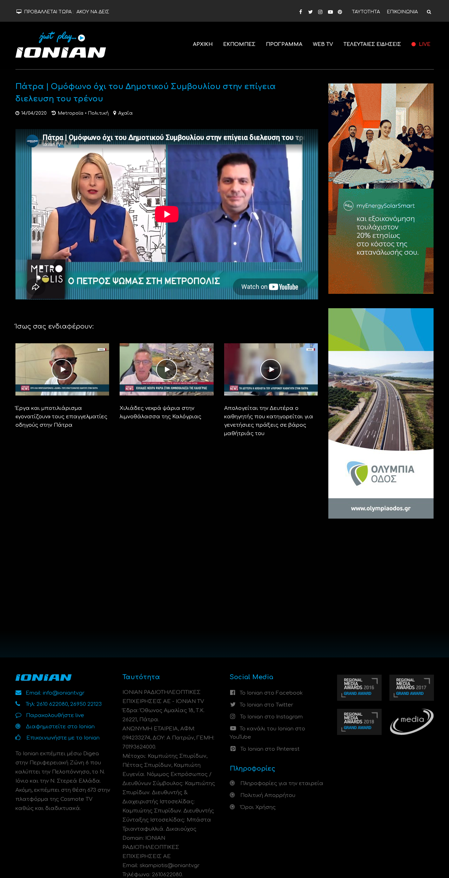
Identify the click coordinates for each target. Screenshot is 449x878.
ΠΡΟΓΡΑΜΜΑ (284, 44)
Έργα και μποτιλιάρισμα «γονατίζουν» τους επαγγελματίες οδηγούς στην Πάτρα (61, 416)
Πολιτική (98, 113)
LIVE (423, 44)
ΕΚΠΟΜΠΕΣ (239, 44)
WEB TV (323, 44)
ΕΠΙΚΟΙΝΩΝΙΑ (402, 11)
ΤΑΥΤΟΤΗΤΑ (366, 11)
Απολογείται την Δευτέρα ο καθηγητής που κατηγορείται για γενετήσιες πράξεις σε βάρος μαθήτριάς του (268, 421)
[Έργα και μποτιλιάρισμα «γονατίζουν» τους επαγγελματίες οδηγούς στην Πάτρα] (62, 369)
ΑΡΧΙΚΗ (203, 44)
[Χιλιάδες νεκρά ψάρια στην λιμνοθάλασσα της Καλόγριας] (167, 369)
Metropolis (70, 113)
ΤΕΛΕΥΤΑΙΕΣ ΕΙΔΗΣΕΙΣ (372, 44)
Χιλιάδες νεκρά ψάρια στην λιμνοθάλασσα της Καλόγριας (160, 412)
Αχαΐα (125, 113)
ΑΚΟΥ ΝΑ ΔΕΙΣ (92, 11)
